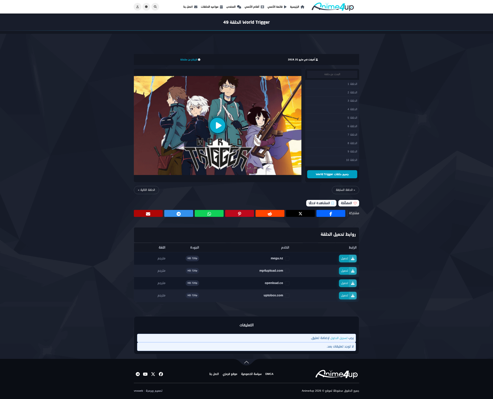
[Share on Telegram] (178, 213)
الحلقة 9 (352, 151)
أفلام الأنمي (252, 6)
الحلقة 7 (352, 134)
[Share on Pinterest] (239, 213)
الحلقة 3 (352, 100)
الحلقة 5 (352, 117)
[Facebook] (161, 374)
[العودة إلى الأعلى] (246, 363)
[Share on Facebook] (330, 213)
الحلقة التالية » (146, 190)
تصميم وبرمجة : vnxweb (148, 391)
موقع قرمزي (230, 374)
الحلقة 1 (352, 84)
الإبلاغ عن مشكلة (188, 59)
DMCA (269, 374)
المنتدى (231, 6)
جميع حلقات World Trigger (332, 174)
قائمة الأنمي (275, 6)
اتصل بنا (188, 6)
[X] (153, 374)
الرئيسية (294, 6)
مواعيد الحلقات (209, 6)
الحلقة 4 (352, 109)
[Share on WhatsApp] (209, 213)
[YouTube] (145, 374)
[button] (155, 7)
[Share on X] (300, 213)
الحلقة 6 (352, 126)
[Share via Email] (148, 213)
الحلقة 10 (351, 160)
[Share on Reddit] (270, 213)
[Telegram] (138, 374)
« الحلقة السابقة (345, 190)
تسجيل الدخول (338, 338)
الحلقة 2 (352, 92)
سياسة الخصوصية (251, 374)
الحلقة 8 (352, 143)
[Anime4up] (332, 7)
